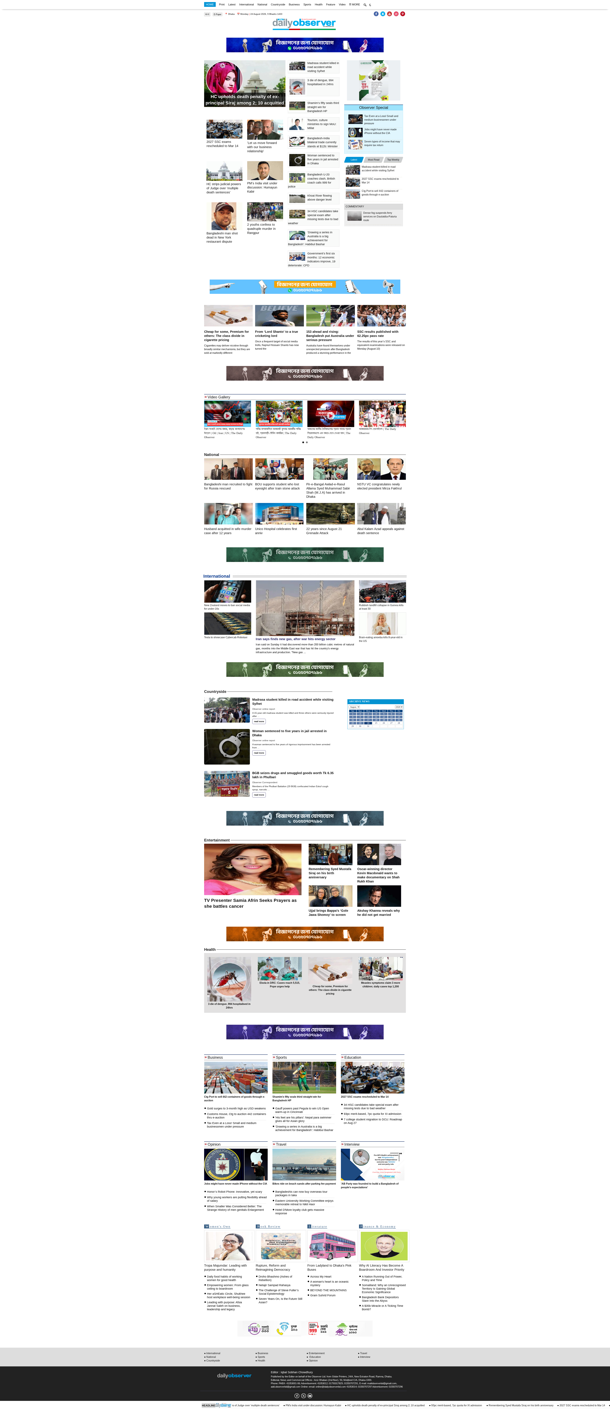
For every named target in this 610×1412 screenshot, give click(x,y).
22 (353, 723)
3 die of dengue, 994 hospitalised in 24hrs (541, 1405)
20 (391, 720)
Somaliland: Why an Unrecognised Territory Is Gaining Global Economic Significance (384, 1289)
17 (368, 720)
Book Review (269, 1226)
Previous (197, 413)
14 (399, 717)
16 (360, 720)
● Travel (362, 1353)
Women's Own (218, 1226)
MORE (355, 4)
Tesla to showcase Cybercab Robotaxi (225, 637)
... (258, 716)
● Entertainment (316, 1353)
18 (376, 720)
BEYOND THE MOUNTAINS (328, 1290)
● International (212, 1353)
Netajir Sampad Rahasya (274, 1285)
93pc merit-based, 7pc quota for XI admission (364, 1405)
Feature (330, 4)
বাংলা (207, 14)
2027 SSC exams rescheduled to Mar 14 (489, 1405)
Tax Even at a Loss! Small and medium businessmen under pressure (381, 120)
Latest (232, 4)
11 (376, 717)
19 (384, 720)
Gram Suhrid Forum (323, 1295)
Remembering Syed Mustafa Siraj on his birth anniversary (428, 1405)
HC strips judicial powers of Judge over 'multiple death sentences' (224, 188)
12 (384, 717)
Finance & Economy (378, 1226)
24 (368, 723)
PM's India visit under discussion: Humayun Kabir (262, 187)
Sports (307, 4)
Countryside (278, 4)
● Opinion (312, 1360)
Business (294, 4)
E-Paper (217, 14)
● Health (260, 1360)
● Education (314, 1357)
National (262, 4)
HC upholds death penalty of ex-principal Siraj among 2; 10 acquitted (293, 1405)
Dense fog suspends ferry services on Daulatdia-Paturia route (380, 217)
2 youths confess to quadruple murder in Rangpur (261, 229)
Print (222, 4)
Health (318, 4)
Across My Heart (320, 1276)
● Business (261, 1353)
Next (413, 413)
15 (353, 720)
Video (342, 4)
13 (391, 717)
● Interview (364, 1357)
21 (399, 720)
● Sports (260, 1357)
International (246, 4)
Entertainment (217, 840)
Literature (318, 1226)
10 (368, 717)
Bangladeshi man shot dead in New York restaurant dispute (222, 237)
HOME (210, 4)
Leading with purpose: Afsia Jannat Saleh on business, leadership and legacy (224, 1306)
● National (210, 1357)
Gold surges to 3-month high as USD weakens (236, 1108)
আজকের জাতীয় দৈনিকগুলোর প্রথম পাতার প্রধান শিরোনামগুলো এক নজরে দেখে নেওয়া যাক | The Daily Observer (277, 433)
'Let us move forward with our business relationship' (262, 147)
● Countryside (212, 1360)
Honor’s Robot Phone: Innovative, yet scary (234, 1191)
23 (360, 723)
